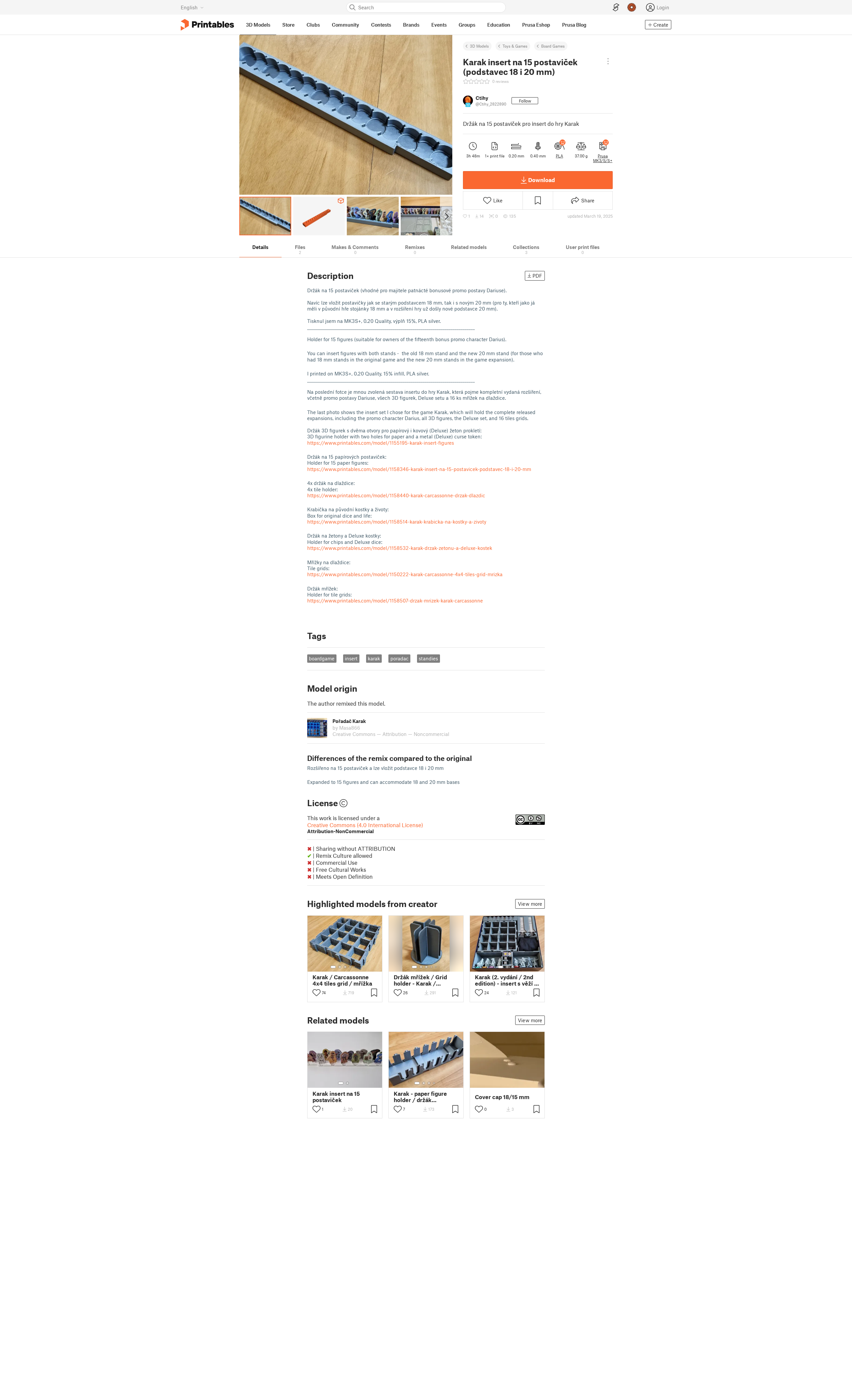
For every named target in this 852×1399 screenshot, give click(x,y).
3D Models (479, 46)
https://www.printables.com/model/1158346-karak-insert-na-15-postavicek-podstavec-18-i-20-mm (419, 469)
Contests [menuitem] (381, 25)
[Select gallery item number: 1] (333, 967)
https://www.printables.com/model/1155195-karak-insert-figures (380, 443)
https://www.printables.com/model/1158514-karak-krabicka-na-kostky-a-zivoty (396, 522)
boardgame (321, 658)
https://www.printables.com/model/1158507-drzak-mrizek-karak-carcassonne (395, 600)
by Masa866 (346, 728)
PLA (559, 155)
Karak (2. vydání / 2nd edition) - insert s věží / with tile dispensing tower (506, 980)
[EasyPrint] (616, 7)
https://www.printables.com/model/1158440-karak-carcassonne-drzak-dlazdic (396, 495)
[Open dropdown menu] (608, 61)
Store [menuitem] (288, 25)
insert (351, 658)
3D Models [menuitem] (258, 25)
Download (541, 179)
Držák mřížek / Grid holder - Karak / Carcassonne (420, 980)
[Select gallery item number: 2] (339, 967)
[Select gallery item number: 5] (355, 967)
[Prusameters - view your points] (631, 7)
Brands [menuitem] (411, 25)
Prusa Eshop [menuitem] (536, 25)
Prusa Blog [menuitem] (574, 25)
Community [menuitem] (345, 25)
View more (530, 904)
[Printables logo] (207, 25)
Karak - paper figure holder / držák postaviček (420, 1096)
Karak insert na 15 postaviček (336, 1096)
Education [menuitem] (498, 25)
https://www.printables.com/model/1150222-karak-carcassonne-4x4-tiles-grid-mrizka (405, 574)
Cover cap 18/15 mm (502, 1097)
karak (374, 658)
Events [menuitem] (439, 25)
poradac (399, 658)
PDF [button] (537, 276)
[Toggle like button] (316, 993)
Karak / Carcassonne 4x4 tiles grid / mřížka (342, 980)
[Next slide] (446, 216)
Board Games (553, 46)
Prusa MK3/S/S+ (602, 158)
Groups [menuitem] (467, 25)
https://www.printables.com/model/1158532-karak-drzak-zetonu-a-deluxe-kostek (399, 548)
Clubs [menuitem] (313, 25)
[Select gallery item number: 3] (345, 967)
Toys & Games (515, 46)
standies (428, 658)
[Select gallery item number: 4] (350, 967)
